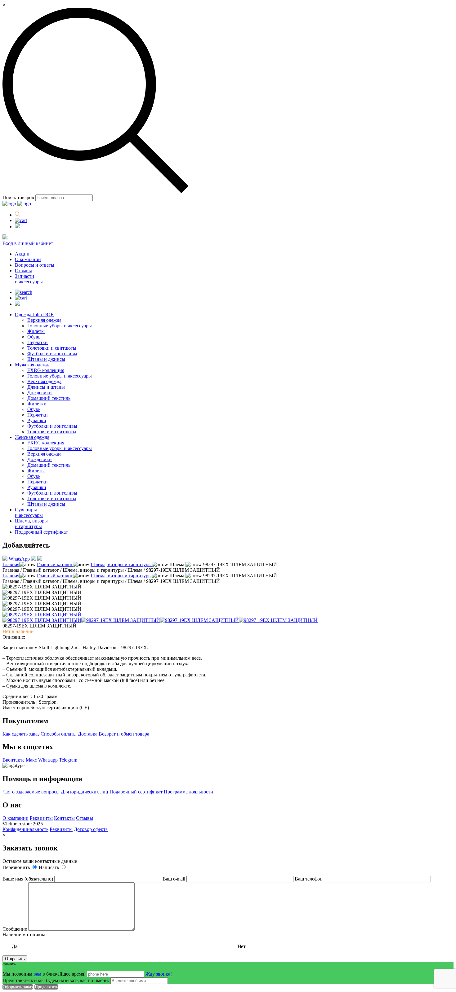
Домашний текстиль (48, 398)
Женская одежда (32, 437)
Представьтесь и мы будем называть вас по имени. (55, 980)
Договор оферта (91, 829)
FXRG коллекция (45, 370)
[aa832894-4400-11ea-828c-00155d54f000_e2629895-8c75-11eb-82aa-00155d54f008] (41, 620)
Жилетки (37, 403)
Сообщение (15, 929)
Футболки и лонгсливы (52, 353)
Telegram (68, 760)
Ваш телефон (309, 878)
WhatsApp (19, 559)
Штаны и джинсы (46, 359)
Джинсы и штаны (46, 387)
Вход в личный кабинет (27, 243)
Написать (49, 867)
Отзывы (23, 270)
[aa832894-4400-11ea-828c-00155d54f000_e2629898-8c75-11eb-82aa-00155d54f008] (278, 620)
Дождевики (39, 392)
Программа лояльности (188, 791)
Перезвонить (16, 867)
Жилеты (36, 331)
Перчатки (37, 342)
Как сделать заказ (20, 733)
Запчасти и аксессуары (29, 278)
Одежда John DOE (34, 314)
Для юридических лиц (84, 791)
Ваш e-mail (174, 878)
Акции (22, 253)
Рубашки (36, 420)
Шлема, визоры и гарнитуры (31, 523)
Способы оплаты (59, 733)
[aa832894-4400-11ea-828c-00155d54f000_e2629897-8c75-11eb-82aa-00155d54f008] (199, 620)
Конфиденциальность (25, 829)
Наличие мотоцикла (124, 940)
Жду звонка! (158, 974)
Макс (31, 760)
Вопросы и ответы (34, 265)
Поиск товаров (18, 197)
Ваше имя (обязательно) (28, 878)
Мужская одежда (33, 364)
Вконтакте (13, 760)
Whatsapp (48, 760)
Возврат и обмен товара (124, 733)
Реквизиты (41, 818)
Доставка (87, 733)
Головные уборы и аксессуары (59, 325)
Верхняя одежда (44, 320)
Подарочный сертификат (41, 532)
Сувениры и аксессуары (29, 512)
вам (37, 974)
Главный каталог (55, 564)
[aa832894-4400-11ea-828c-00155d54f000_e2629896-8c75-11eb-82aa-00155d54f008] (120, 620)
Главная (10, 564)
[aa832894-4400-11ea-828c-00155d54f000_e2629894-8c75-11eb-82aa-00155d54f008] (41, 614)
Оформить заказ (18, 987)
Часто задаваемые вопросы (31, 791)
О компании (28, 259)
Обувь (33, 336)
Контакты (64, 818)
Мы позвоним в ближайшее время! (44, 974)
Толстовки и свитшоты (51, 348)
